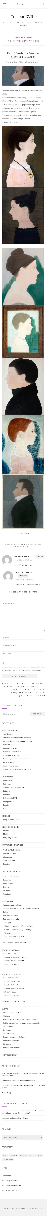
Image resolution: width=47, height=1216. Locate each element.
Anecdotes (7, 780)
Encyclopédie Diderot (12, 819)
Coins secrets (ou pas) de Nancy (17, 930)
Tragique (7, 894)
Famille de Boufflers (12, 985)
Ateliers (6, 1016)
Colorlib (22, 1208)
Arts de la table (9, 853)
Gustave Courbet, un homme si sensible (18, 1080)
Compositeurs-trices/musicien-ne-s (18, 741)
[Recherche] (43, 4)
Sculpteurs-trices (10, 766)
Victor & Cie (8, 1159)
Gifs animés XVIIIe (10, 798)
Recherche (37, 714)
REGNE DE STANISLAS (11, 974)
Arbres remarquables (12, 905)
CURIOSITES (7, 777)
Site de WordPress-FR (11, 1190)
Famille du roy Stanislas (14, 988)
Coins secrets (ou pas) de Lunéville (18, 926)
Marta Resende (23, 556)
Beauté (6, 830)
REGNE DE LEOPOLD (11, 950)
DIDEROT (6, 816)
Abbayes (7, 922)
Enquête (6, 794)
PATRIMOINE (7, 901)
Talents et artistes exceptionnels (17, 769)
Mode (5, 834)
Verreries (8, 933)
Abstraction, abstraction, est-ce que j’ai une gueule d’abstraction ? (23, 1112)
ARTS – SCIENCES (9, 730)
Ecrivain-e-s (8, 745)
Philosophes (8, 762)
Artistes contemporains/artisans (17, 738)
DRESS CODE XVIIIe (10, 827)
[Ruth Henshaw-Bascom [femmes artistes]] (23, 76)
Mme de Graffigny (11, 964)
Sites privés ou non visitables (15, 943)
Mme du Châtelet (11, 995)
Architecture (8, 734)
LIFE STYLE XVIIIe (10, 876)
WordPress (39, 1208)
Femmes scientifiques (12, 752)
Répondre (39, 556)
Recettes (7, 864)
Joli (4, 808)
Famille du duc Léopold (14, 961)
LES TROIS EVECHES (11, 871)
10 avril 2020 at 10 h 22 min (25, 579)
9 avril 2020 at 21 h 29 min (23, 560)
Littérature (8, 1044)
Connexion (6, 1175)
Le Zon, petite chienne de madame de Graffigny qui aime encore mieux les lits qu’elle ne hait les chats (25, 693)
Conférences (8, 1033)
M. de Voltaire (10, 992)
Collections (8, 1026)
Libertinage (8, 883)
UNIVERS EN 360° (9, 1055)
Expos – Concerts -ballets (14, 1037)
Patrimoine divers (10, 915)
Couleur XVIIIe (24, 17)
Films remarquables (11, 1040)
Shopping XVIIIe (10, 837)
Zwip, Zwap (6, 1092)
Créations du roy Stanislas (14, 1001)
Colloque (7, 1030)
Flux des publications (10, 1180)
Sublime (6, 890)
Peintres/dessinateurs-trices (23, 41)
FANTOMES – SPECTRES (12, 845)
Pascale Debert (32, 62)
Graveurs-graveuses (11, 755)
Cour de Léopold (10, 954)
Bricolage (7, 784)
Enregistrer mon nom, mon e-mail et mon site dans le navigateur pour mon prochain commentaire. (23, 668)
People (6, 887)
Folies (5, 912)
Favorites (7, 880)
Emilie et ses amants (12, 981)
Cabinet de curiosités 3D (13, 787)
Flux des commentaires (11, 1185)
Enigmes (6, 791)
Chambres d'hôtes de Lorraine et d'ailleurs (21, 908)
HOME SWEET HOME (11, 850)
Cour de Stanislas (10, 978)
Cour (5, 1155)
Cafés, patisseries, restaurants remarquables (21, 1023)
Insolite (6, 805)
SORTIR (5, 1009)
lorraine (13, 1155)
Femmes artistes (23, 37)
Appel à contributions (12, 1012)
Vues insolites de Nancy (14, 937)
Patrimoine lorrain (11, 919)
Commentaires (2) (23, 533)
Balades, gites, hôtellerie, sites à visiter (19, 1019)
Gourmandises (9, 860)
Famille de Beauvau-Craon (15, 957)
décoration (7, 857)
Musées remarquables (12, 1048)
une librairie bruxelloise (31, 1155)
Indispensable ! (9, 801)
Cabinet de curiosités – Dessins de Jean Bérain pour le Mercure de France (22, 685)
